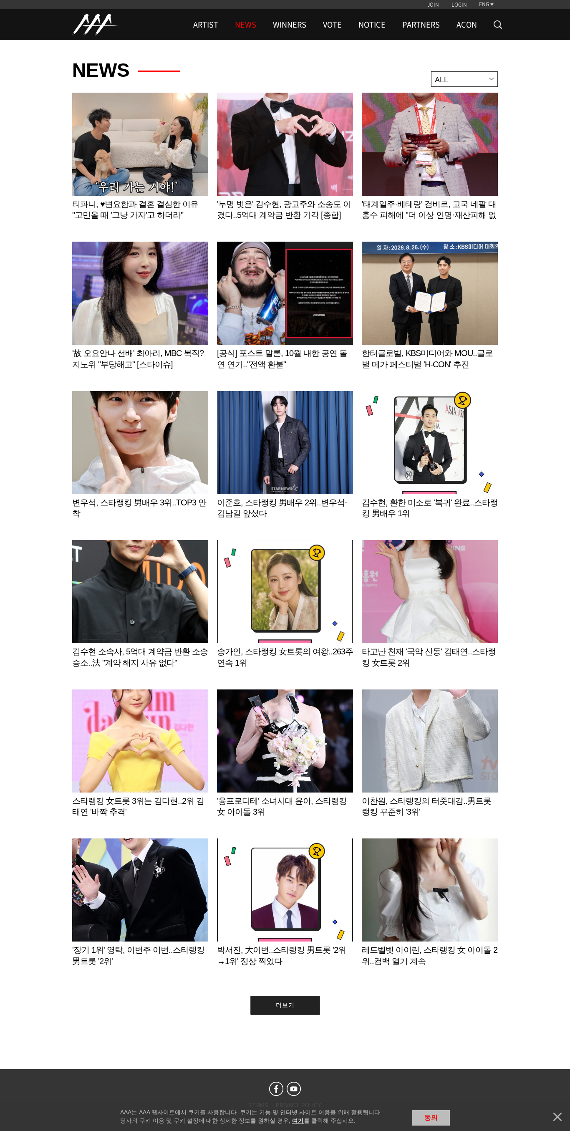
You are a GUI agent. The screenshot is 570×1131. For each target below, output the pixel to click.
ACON (467, 24)
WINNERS (289, 24)
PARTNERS (421, 24)
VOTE (332, 24)
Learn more (140, 165)
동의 (431, 1117)
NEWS (245, 24)
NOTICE (372, 24)
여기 (298, 1120)
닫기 (557, 1117)
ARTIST (205, 24)
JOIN (433, 4)
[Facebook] (276, 1089)
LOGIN (459, 4)
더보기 (285, 1005)
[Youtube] (294, 1089)
